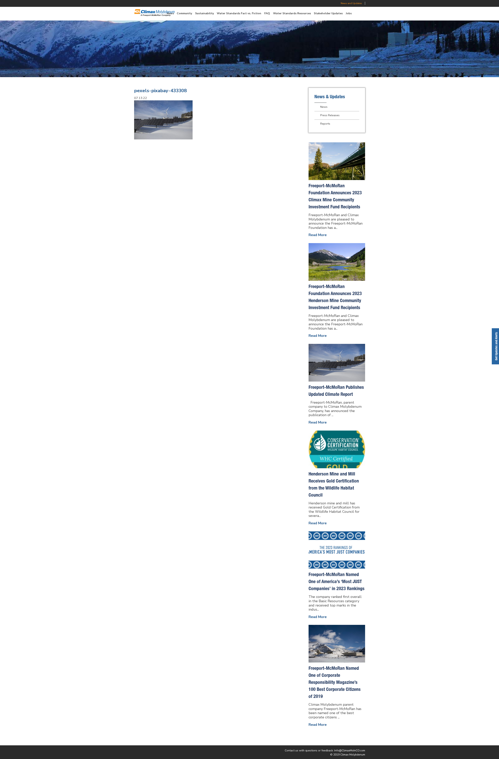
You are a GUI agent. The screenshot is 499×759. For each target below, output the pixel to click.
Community (184, 13)
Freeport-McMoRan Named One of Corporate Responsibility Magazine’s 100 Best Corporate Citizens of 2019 (335, 682)
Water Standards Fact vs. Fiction (239, 13)
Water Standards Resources (292, 13)
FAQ (267, 13)
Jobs (349, 13)
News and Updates (351, 3)
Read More (318, 235)
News (323, 107)
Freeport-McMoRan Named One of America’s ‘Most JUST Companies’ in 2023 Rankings (337, 581)
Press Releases (330, 115)
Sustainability (204, 13)
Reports (325, 124)
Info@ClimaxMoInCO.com (349, 750)
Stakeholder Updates (328, 13)
